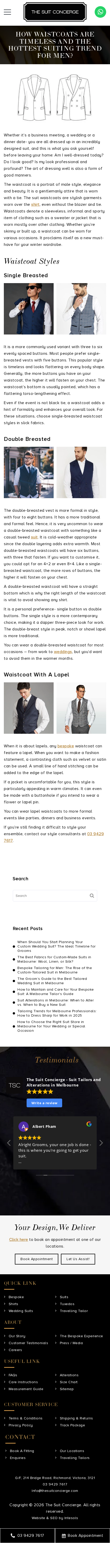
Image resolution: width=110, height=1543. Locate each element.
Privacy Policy (21, 1425)
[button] (100, 1144)
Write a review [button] (44, 1103)
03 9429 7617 (30, 1535)
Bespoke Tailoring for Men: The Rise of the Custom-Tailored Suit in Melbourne (54, 970)
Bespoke (16, 1297)
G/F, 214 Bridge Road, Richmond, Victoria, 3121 (55, 1478)
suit (34, 537)
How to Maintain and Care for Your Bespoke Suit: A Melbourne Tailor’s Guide (55, 991)
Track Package (72, 1425)
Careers (15, 1350)
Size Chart (69, 1382)
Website (38, 1518)
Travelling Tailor (74, 1311)
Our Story (17, 1336)
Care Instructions (23, 1382)
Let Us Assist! (78, 1259)
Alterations (69, 1375)
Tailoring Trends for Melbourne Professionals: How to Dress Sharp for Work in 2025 (57, 1013)
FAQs (13, 1375)
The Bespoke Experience (81, 1336)
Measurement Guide (26, 1389)
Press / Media (71, 1343)
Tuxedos (67, 1304)
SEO (54, 1518)
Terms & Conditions (26, 1418)
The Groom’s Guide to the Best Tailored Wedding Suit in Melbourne (52, 981)
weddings (63, 651)
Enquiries (18, 1458)
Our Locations (72, 1451)
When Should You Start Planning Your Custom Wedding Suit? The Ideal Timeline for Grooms (56, 946)
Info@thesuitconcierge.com (55, 1491)
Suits (64, 1297)
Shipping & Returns (76, 1418)
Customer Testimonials (28, 1343)
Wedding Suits (21, 1311)
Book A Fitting (22, 1451)
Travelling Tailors (75, 1458)
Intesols (71, 1518)
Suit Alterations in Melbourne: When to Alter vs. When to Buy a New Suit (55, 1002)
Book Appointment (85, 1535)
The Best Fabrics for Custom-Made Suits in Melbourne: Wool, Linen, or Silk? (54, 959)
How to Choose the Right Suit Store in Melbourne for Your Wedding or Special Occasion (51, 1026)
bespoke (66, 746)
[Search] (92, 895)
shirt (35, 204)
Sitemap (67, 1389)
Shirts (13, 1304)
